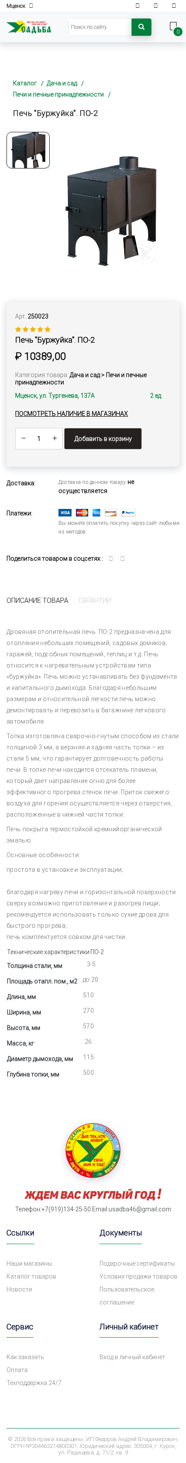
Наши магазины (29, 1263)
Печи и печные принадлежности (58, 94)
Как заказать (25, 1357)
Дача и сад (62, 83)
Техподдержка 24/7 (33, 1382)
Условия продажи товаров (138, 1276)
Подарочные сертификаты (137, 1263)
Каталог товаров (31, 1276)
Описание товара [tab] (37, 600)
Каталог (25, 83)
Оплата (17, 1369)
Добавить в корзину (103, 438)
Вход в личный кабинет (132, 1357)
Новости (19, 1289)
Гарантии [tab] (95, 600)
